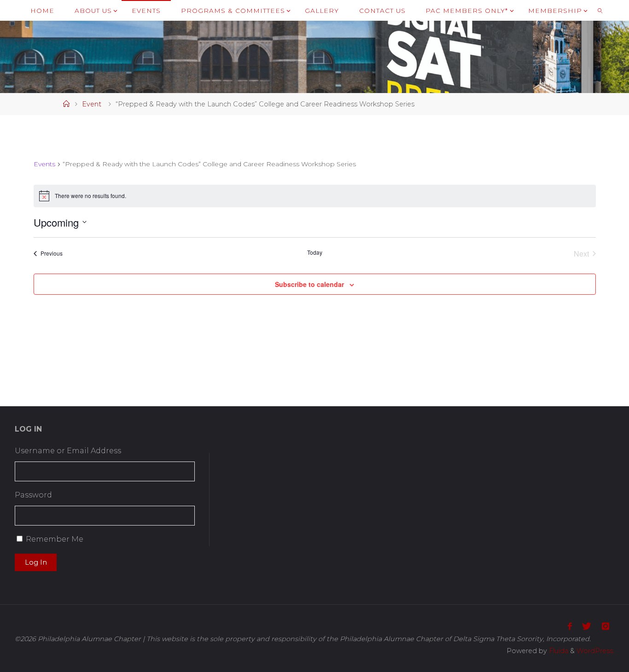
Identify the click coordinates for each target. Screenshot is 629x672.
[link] (600, 10)
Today (314, 252)
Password (33, 495)
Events (44, 164)
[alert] (315, 196)
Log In (36, 562)
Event (91, 104)
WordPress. (595, 651)
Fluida (557, 651)
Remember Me (54, 539)
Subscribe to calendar (309, 284)
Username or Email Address (68, 450)
